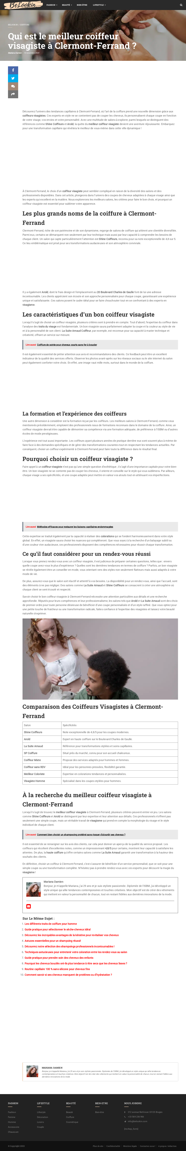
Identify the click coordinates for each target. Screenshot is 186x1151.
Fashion (50, 5)
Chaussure (13, 1132)
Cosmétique (72, 1122)
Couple (40, 1127)
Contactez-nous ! (147, 1146)
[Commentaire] (13, 86)
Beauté (66, 5)
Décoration (42, 1117)
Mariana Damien (15, 53)
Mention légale (130, 1146)
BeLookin (13, 24)
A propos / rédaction (167, 1146)
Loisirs (40, 1122)
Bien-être (82, 5)
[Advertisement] (100, 87)
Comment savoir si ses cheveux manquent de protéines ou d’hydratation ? (68, 974)
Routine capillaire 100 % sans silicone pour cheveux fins (57, 969)
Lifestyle (98, 5)
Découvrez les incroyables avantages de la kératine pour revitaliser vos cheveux (72, 935)
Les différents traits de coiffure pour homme (51, 923)
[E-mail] (28, 907)
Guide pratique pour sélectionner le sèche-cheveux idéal (58, 929)
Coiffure (24, 24)
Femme (11, 1117)
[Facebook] (13, 70)
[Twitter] (13, 78)
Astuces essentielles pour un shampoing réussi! (53, 940)
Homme (12, 1122)
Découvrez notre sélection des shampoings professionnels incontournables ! (70, 946)
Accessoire (13, 1127)
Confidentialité (113, 1146)
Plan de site (98, 1146)
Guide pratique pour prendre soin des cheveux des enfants (59, 957)
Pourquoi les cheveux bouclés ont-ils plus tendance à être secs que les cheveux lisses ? (76, 963)
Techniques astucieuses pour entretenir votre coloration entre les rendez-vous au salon (76, 952)
